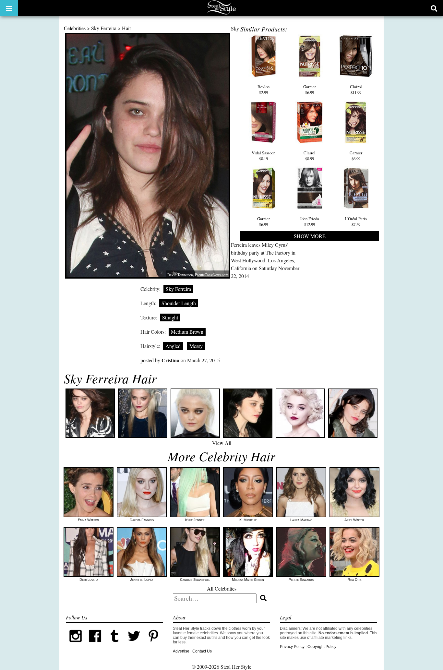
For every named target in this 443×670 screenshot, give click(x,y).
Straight (170, 317)
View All (221, 442)
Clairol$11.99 (356, 89)
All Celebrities (221, 588)
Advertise (181, 651)
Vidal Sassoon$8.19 (263, 156)
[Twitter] (134, 644)
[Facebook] (95, 644)
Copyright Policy (321, 646)
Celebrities (75, 28)
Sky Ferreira (103, 28)
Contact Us (202, 651)
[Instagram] (75, 644)
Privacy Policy (292, 646)
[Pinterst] (153, 644)
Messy (196, 345)
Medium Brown (187, 331)
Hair (126, 28)
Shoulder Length (179, 303)
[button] (9, 8)
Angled (173, 345)
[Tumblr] (114, 644)
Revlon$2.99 (263, 89)
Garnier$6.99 (309, 89)
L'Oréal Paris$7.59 (356, 221)
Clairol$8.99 (310, 156)
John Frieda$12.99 (309, 221)
